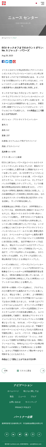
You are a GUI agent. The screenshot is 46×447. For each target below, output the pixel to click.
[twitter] (20, 434)
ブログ (33, 397)
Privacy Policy (23, 407)
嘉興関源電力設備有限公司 (12, 423)
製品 (12, 397)
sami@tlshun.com (35, 444)
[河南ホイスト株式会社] (4, 3)
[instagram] (33, 434)
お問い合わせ (15, 402)
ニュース (22, 397)
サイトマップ (31, 402)
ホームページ (6, 38)
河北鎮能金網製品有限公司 (33, 423)
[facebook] (7, 434)
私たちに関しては (31, 391)
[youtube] (26, 434)
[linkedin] (13, 434)
